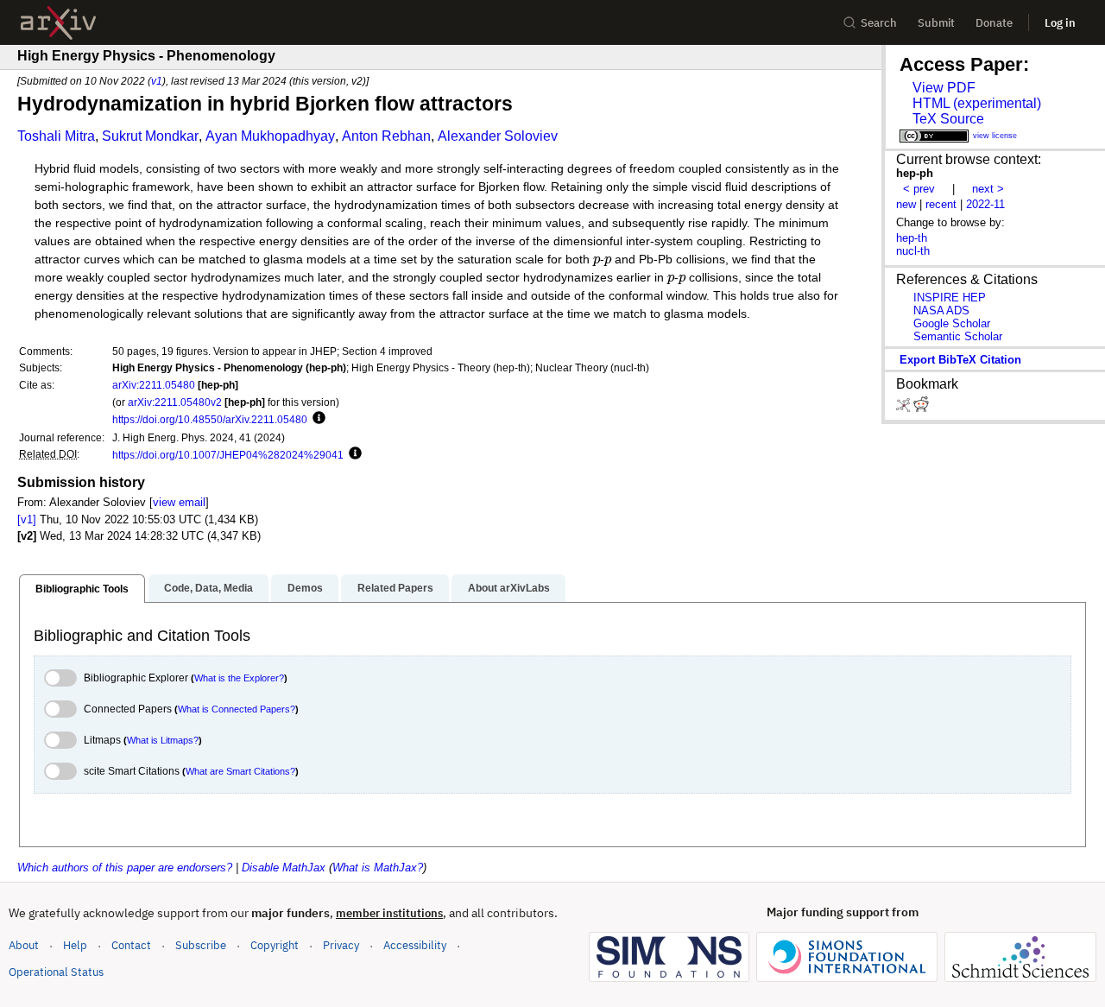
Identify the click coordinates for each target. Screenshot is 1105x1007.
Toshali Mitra (56, 136)
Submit (936, 23)
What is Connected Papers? (236, 709)
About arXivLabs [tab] (509, 588)
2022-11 (985, 204)
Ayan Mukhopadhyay (270, 136)
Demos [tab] (305, 588)
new (906, 204)
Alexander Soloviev (498, 136)
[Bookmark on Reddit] (921, 408)
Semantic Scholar (957, 336)
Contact (131, 945)
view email (179, 502)
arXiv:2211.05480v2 (175, 402)
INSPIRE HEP (949, 297)
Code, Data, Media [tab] (208, 588)
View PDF (944, 87)
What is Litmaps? (163, 740)
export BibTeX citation (960, 359)
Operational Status (56, 971)
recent (941, 204)
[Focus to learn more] (316, 419)
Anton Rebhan (386, 136)
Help (75, 945)
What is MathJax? (377, 867)
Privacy (341, 945)
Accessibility (414, 945)
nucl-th (913, 250)
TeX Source (948, 118)
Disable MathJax (283, 867)
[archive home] (58, 23)
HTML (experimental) (976, 103)
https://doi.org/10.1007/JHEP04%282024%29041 (228, 454)
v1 (156, 80)
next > (988, 188)
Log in (1060, 23)
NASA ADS (941, 310)
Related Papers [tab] (395, 588)
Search (879, 23)
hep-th (911, 237)
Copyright (274, 945)
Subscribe (200, 945)
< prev (919, 188)
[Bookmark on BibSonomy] (904, 408)
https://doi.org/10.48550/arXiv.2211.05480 (209, 419)
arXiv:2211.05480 (153, 384)
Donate (994, 23)
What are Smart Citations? (240, 771)
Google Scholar (951, 323)
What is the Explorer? (239, 678)
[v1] (26, 519)
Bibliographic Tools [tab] (82, 589)
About (24, 945)
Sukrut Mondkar (150, 136)
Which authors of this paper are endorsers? (124, 867)
